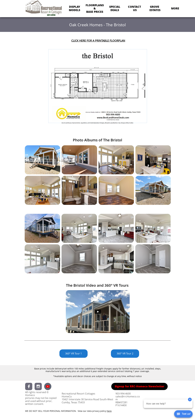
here (109, 411)
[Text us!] (183, 414)
